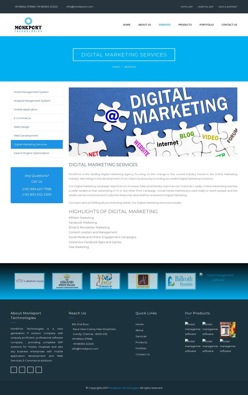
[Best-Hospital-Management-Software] (210, 329)
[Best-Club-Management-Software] (193, 346)
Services (165, 24)
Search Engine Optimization (31, 153)
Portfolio (207, 24)
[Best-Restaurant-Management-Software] (227, 329)
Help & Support (227, 6)
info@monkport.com (79, 6)
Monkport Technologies (124, 387)
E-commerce (22, 118)
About (139, 330)
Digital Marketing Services (30, 144)
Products (185, 24)
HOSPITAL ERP (206, 6)
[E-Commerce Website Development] (227, 346)
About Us (144, 24)
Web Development (26, 135)
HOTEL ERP (187, 6)
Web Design (21, 126)
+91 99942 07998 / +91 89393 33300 (36, 6)
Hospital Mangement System (32, 100)
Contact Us (229, 24)
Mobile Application (25, 109)
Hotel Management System (31, 91)
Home (127, 24)
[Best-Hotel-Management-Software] (193, 329)
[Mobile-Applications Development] (210, 346)
